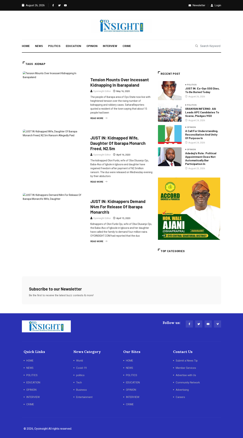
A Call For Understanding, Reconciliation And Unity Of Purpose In (201, 134)
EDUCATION (73, 46)
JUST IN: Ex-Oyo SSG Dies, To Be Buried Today (202, 90)
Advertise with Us (186, 375)
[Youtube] (64, 5)
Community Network (188, 382)
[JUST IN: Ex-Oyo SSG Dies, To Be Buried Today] (170, 90)
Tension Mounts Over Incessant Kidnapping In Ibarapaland (119, 82)
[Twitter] (58, 5)
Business (81, 389)
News (95, 73)
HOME (26, 46)
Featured (108, 132)
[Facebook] (53, 5)
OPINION (91, 46)
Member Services (186, 368)
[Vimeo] (217, 324)
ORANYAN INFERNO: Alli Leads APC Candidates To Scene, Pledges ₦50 (202, 112)
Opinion (191, 127)
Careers (180, 397)
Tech (79, 382)
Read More (96, 118)
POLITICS (54, 46)
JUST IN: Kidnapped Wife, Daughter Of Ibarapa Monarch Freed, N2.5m (118, 143)
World (79, 360)
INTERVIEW (110, 46)
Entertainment (84, 397)
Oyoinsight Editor (102, 91)
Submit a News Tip (187, 360)
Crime (95, 132)
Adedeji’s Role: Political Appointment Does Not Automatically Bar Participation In (200, 158)
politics (192, 85)
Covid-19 (81, 368)
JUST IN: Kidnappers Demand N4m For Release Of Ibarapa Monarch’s (118, 207)
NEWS (39, 46)
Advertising (182, 389)
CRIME (127, 46)
